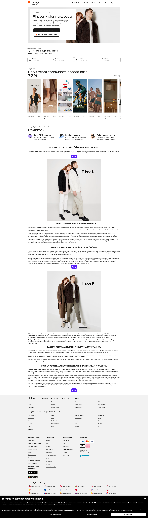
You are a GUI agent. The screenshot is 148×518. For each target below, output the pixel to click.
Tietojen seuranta (32, 449)
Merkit (47, 458)
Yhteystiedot (66, 440)
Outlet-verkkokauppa (51, 455)
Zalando (65, 452)
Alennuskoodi (49, 461)
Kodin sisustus (49, 449)
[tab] (30, 53)
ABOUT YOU (66, 455)
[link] (115, 3)
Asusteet (48, 446)
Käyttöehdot (31, 452)
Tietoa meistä (31, 440)
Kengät (47, 443)
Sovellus (48, 464)
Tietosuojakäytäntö (33, 446)
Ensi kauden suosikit (51, 467)
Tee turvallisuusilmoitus (34, 460)
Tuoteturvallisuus (32, 463)
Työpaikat (30, 458)
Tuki (64, 443)
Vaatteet (48, 440)
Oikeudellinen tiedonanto (34, 443)
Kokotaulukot (66, 446)
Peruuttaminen (32, 455)
